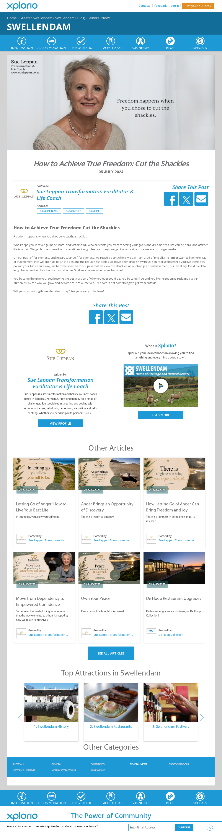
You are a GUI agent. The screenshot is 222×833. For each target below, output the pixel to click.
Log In (175, 6)
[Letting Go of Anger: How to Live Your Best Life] (44, 474)
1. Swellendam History (51, 726)
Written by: (60, 374)
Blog (81, 18)
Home (12, 18)
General (94, 210)
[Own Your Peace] (109, 568)
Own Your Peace (95, 598)
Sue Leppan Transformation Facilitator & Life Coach (85, 194)
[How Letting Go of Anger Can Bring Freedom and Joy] (174, 474)
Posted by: (43, 186)
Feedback (160, 6)
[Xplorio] (25, 6)
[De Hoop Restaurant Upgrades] (174, 568)
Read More (161, 415)
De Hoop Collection (170, 635)
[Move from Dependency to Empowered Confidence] (44, 568)
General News (99, 18)
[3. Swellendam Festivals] (171, 702)
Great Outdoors (179, 764)
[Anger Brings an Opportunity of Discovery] (109, 474)
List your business (198, 6)
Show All (18, 764)
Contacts (144, 6)
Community (73, 210)
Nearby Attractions (64, 770)
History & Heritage (24, 770)
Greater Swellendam (36, 18)
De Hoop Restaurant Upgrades (173, 598)
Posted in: (42, 205)
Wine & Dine (98, 770)
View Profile (60, 423)
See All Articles (111, 653)
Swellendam (64, 18)
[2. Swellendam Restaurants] (111, 702)
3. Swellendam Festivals (170, 726)
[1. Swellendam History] (51, 702)
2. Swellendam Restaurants (111, 726)
